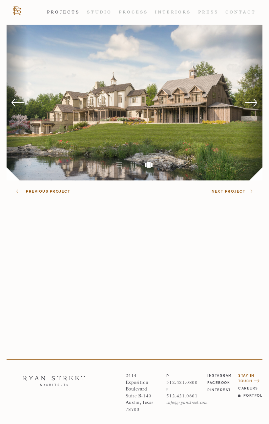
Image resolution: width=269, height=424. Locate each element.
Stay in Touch (246, 378)
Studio (99, 12)
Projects (63, 12)
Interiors (173, 12)
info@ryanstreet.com (187, 403)
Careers (248, 388)
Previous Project (47, 191)
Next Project (229, 191)
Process (133, 12)
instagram (219, 375)
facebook (218, 383)
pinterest (219, 390)
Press (208, 12)
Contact (240, 12)
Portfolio (252, 395)
